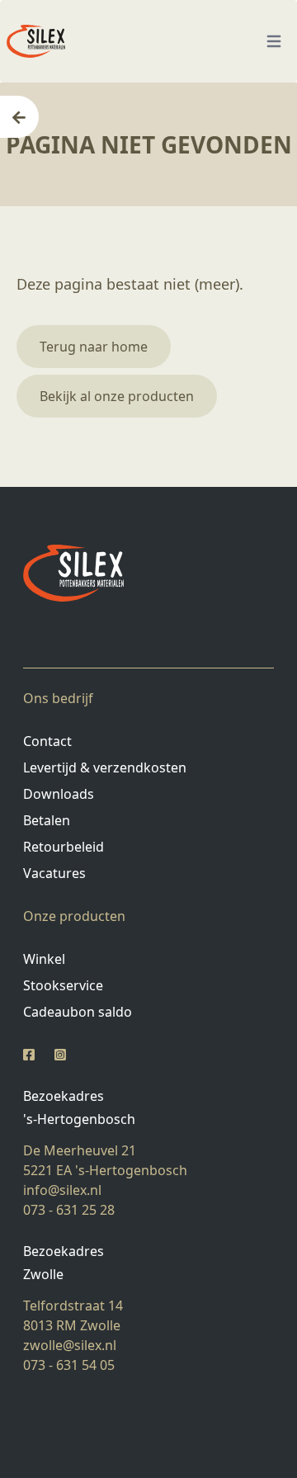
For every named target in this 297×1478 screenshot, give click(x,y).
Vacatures (54, 873)
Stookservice (63, 985)
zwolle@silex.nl (69, 1345)
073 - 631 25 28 (69, 1210)
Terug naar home (94, 347)
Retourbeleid (63, 847)
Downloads (58, 794)
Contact (47, 741)
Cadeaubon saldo (77, 1012)
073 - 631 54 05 (69, 1365)
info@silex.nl (62, 1190)
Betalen (46, 820)
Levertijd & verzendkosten (104, 767)
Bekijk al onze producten (117, 396)
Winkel (44, 959)
